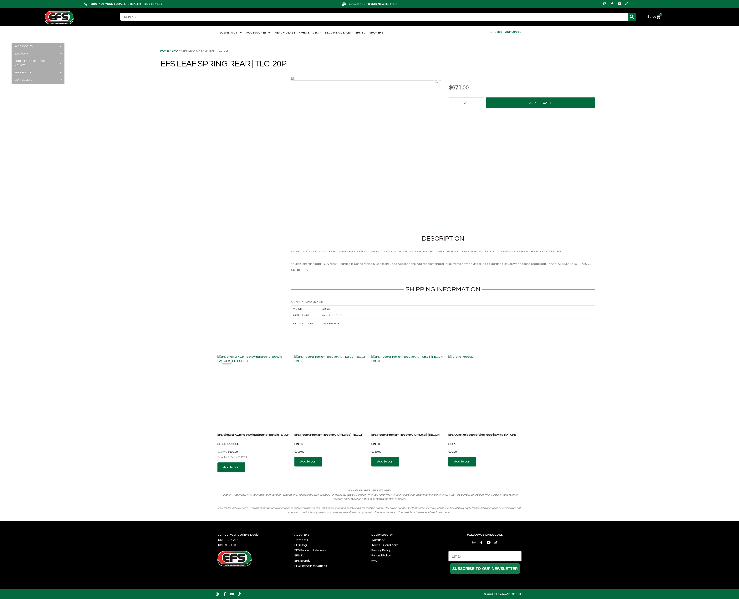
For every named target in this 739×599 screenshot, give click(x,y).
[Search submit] (632, 17)
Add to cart (540, 103)
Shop (175, 50)
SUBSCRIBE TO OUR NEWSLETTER (485, 568)
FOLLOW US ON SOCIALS (485, 534)
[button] (506, 31)
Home (164, 50)
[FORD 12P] (366, 152)
